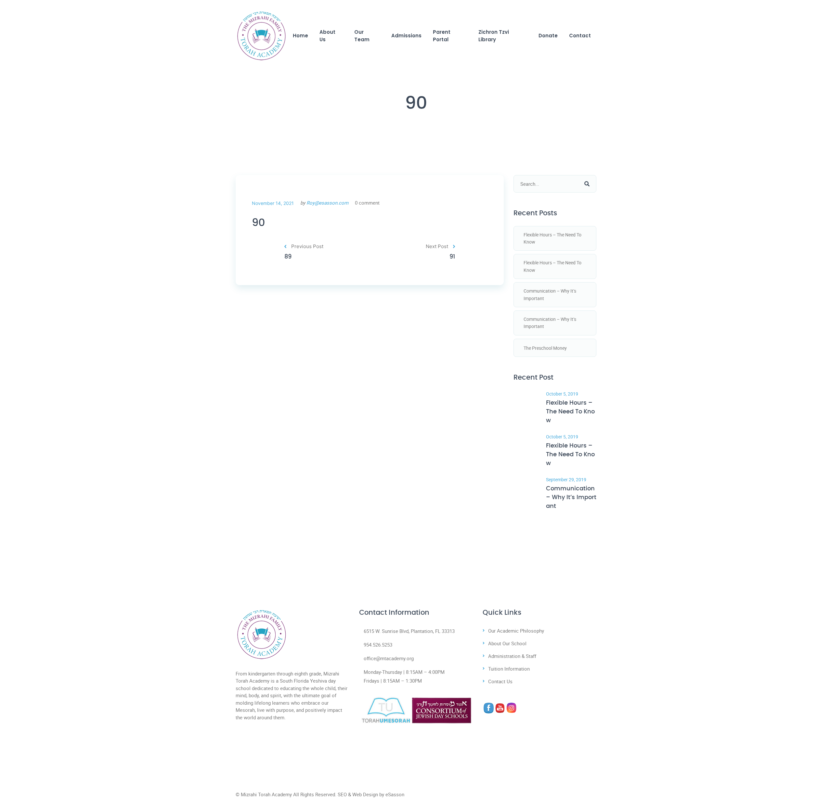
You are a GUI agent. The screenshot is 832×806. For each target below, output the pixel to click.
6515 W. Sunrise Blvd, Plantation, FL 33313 (409, 631)
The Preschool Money (545, 348)
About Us (327, 36)
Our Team (362, 36)
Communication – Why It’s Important (550, 294)
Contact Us (500, 681)
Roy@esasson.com (327, 202)
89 (288, 257)
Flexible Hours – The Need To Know (552, 238)
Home (300, 35)
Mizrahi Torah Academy (266, 794)
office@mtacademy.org (389, 658)
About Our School (507, 643)
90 (258, 223)
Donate (548, 35)
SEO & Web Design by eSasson (371, 794)
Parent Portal (441, 36)
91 (452, 257)
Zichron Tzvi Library (493, 36)
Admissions (406, 35)
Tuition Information (509, 668)
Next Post (437, 246)
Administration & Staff (512, 656)
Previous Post (307, 246)
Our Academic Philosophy (516, 630)
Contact (580, 35)
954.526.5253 (378, 644)
